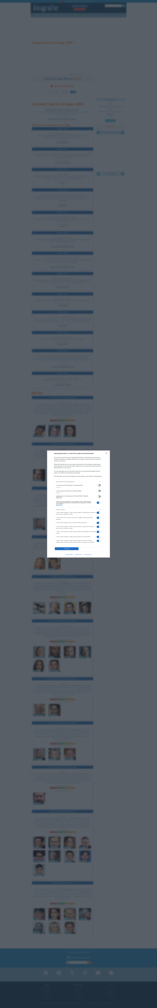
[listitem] (78, 481)
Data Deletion (69, 554)
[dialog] (78, 504)
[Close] (106, 453)
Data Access (78, 554)
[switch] (99, 485)
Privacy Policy (87, 554)
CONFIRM (67, 548)
